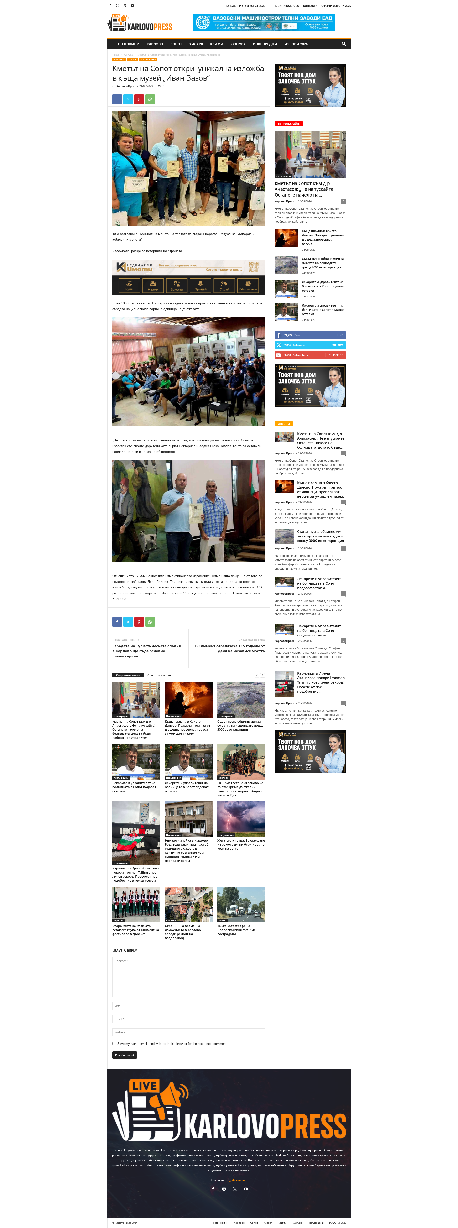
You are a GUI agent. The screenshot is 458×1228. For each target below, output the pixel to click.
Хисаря (196, 44)
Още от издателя (159, 675)
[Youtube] (132, 5)
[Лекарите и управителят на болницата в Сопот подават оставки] (136, 762)
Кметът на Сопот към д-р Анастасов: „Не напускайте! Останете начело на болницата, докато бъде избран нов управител (133, 729)
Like (340, 335)
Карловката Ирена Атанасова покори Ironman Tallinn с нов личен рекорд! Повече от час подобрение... (321, 682)
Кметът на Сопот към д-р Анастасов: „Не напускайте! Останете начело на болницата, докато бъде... (321, 440)
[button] (343, 44)
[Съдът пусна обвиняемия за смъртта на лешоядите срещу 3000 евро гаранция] (241, 700)
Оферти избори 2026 (336, 6)
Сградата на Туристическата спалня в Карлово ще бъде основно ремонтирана (146, 651)
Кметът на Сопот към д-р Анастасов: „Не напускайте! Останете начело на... (305, 189)
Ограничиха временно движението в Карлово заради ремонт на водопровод (183, 932)
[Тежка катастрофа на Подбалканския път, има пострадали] (241, 904)
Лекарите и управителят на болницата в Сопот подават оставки (134, 787)
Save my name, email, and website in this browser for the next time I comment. (172, 1044)
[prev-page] (257, 675)
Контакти (310, 6)
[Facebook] (110, 5)
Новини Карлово (286, 6)
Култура (238, 44)
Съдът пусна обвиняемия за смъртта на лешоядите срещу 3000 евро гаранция (240, 725)
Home (115, 54)
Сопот (176, 44)
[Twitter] (125, 5)
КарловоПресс (126, 86)
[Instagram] (117, 5)
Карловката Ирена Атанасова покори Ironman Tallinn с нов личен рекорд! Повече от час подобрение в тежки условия (135, 874)
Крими (216, 44)
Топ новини (128, 44)
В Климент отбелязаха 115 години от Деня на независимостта (230, 648)
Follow (337, 345)
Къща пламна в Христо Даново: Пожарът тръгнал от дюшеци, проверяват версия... (324, 237)
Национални (226, 835)
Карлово (155, 44)
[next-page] (262, 675)
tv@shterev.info (236, 1180)
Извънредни (265, 44)
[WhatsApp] (150, 99)
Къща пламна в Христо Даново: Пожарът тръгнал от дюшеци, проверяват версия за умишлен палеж (187, 727)
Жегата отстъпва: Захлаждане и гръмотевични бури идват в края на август (241, 844)
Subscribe (336, 355)
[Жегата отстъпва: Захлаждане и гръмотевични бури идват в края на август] (241, 819)
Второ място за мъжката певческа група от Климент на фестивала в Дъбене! (135, 930)
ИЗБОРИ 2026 (296, 44)
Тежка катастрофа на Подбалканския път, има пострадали (236, 930)
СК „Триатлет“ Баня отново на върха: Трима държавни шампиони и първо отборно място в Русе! (240, 789)
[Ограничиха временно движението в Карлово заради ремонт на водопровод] (189, 904)
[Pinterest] (139, 99)
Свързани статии (128, 675)
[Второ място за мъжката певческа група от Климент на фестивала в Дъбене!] (136, 904)
